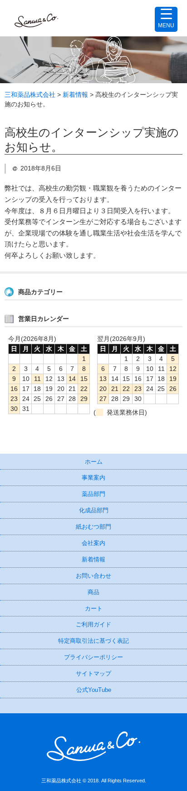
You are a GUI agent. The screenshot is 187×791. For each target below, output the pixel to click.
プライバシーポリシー (93, 657)
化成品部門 (93, 510)
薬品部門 (93, 494)
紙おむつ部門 (93, 526)
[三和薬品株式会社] (36, 18)
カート (94, 608)
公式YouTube (93, 689)
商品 (93, 592)
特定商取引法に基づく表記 (93, 640)
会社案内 (93, 543)
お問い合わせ (93, 575)
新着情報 (93, 559)
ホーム (94, 461)
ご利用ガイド (93, 624)
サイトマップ (93, 673)
